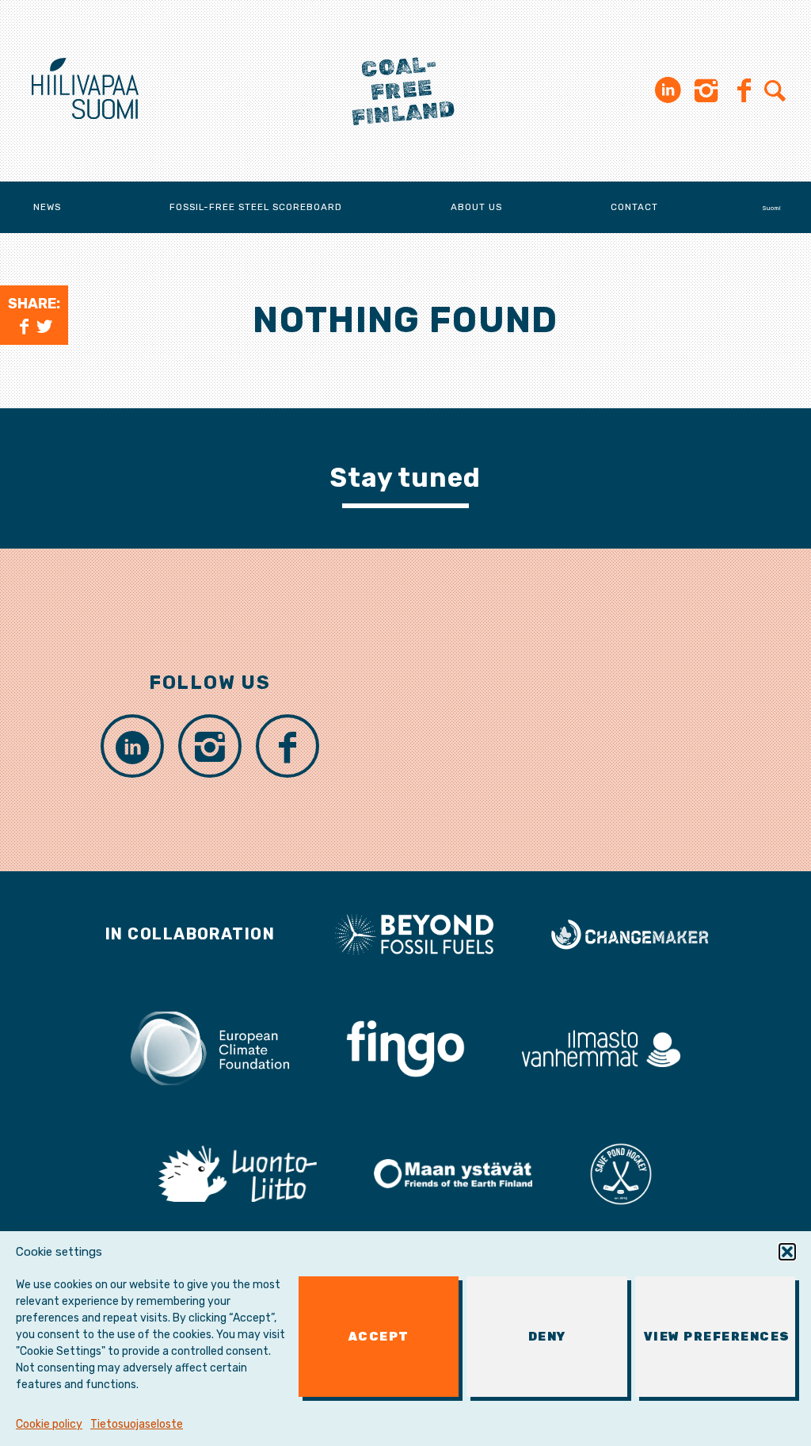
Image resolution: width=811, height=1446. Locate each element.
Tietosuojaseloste (136, 1424)
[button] (787, 1252)
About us (476, 206)
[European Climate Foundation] (210, 1047)
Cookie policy (49, 1424)
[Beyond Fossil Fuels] (414, 933)
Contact (634, 206)
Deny (547, 1336)
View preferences (717, 1336)
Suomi (772, 208)
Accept (378, 1336)
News (47, 206)
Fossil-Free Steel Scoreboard (255, 206)
